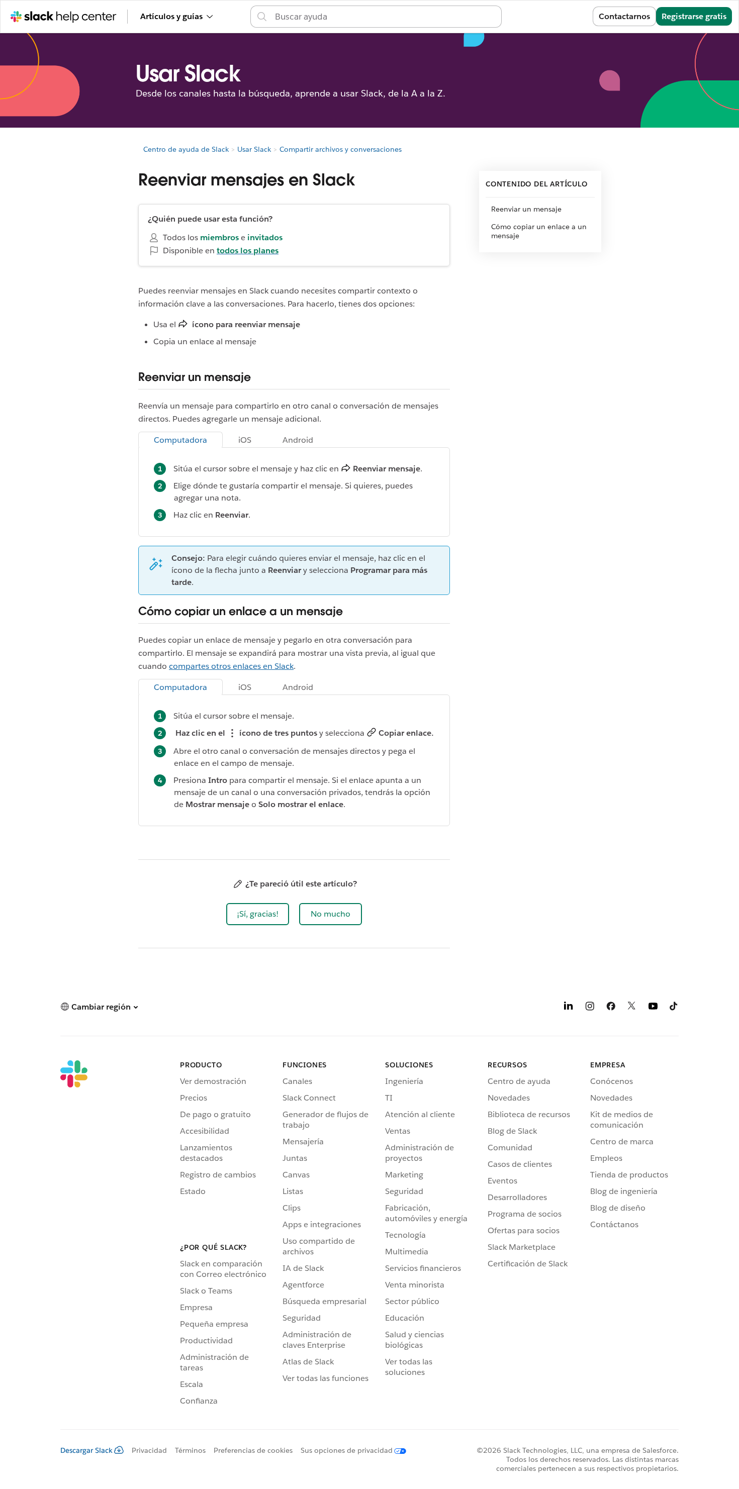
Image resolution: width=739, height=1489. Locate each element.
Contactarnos (624, 16)
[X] (631, 1008)
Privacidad (149, 1450)
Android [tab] (298, 440)
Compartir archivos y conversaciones (341, 149)
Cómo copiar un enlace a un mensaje (539, 231)
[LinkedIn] (568, 1008)
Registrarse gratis (694, 16)
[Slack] (73, 1234)
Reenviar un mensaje (526, 209)
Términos (190, 1450)
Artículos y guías (171, 16)
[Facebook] (610, 1008)
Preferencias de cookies (253, 1450)
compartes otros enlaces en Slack (231, 666)
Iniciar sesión (554, 16)
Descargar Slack (86, 1450)
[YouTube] (653, 1008)
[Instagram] (589, 1008)
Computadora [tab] (180, 440)
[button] (257, 914)
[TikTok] (674, 1008)
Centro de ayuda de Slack (186, 149)
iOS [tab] (244, 440)
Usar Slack (254, 149)
